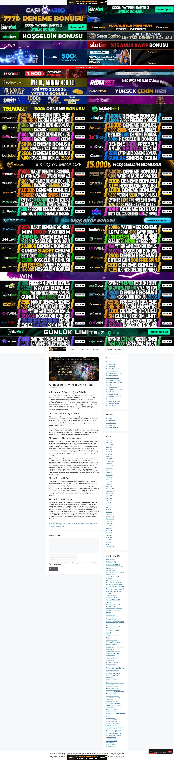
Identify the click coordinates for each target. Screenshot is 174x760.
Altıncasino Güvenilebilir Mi (111, 640)
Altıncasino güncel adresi (113, 631)
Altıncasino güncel (112, 628)
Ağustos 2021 (110, 544)
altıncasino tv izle (109, 699)
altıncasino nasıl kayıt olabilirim (112, 670)
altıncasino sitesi (110, 684)
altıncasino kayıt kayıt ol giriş (120, 647)
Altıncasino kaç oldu (113, 653)
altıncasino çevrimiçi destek (112, 723)
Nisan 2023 (109, 498)
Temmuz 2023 (110, 491)
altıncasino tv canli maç (112, 696)
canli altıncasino (110, 735)
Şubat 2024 (109, 475)
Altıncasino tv (111, 694)
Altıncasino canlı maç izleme (113, 592)
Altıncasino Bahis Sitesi (115, 572)
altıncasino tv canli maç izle (113, 698)
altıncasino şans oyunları (120, 727)
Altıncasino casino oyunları (113, 601)
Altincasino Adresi (111, 361)
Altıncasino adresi (113, 565)
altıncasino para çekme (113, 675)
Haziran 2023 (109, 493)
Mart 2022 (109, 528)
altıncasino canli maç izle (112, 580)
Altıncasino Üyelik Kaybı (112, 387)
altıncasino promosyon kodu (112, 680)
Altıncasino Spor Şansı (112, 371)
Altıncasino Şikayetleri (110, 727)
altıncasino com (110, 606)
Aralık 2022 (109, 507)
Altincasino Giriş (110, 364)
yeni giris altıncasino (111, 744)
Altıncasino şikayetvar (92, 523)
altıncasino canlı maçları (111, 595)
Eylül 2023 (109, 486)
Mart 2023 (109, 500)
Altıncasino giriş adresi (115, 622)
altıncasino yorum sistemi (110, 718)
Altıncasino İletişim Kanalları (113, 380)
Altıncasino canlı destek (115, 589)
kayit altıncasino (111, 741)
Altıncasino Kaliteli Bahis (112, 719)
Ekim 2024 (109, 456)
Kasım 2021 (109, 537)
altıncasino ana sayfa (110, 566)
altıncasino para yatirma (113, 673)
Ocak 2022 (109, 533)
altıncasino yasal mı (110, 707)
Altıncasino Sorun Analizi (112, 368)
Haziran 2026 (109, 440)
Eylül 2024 (109, 458)
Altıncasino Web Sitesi (113, 706)
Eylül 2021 (109, 542)
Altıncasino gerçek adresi (113, 611)
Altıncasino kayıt (110, 647)
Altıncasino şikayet (82, 523)
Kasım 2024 (109, 454)
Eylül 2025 (109, 442)
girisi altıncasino (117, 735)
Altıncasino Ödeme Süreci (113, 398)
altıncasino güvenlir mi (112, 644)
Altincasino (109, 385)
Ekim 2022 (109, 512)
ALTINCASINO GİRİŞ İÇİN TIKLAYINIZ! (87, 67)
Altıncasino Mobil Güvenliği (113, 396)
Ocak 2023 (109, 505)
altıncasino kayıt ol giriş (110, 649)
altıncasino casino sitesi (113, 604)
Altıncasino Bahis (119, 566)
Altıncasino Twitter (97, 349)
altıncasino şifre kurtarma (111, 728)
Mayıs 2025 (109, 447)
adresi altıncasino (110, 559)
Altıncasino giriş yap (113, 626)
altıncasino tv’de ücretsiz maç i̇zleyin (112, 701)
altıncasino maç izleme (113, 662)
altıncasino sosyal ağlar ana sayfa (112, 686)
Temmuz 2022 (110, 519)
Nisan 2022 (109, 526)
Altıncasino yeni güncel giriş (115, 714)
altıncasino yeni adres (111, 709)
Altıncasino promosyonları (115, 683)
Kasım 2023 (109, 482)
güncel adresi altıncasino (113, 738)
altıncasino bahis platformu (110, 570)
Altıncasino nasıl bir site (72, 523)
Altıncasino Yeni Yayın (112, 375)
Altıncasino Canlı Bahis (114, 582)
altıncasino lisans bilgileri (111, 658)
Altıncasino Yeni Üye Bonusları (57, 526)
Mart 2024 (109, 472)
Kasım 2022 (109, 509)
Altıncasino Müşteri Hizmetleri (112, 665)
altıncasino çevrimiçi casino (111, 721)
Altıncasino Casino (111, 597)
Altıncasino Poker (109, 677)
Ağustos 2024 (110, 461)
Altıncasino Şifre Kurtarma (113, 392)
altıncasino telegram (118, 691)
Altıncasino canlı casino (115, 587)
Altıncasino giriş (112, 619)
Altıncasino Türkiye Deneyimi (114, 382)
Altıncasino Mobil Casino (112, 378)
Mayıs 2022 (109, 523)
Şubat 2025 (109, 449)
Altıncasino (121, 349)
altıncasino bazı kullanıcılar (110, 574)
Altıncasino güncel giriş (113, 636)
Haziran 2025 (109, 445)
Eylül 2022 (109, 514)
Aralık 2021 (109, 535)
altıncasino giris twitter (112, 616)
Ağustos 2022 (110, 516)
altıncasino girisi (110, 615)
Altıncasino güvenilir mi (61, 523)
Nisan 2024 (109, 470)
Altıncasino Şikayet (85, 349)
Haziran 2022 (109, 521)
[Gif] (87, 164)
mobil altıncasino (110, 742)
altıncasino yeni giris (111, 711)
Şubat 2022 (109, 530)
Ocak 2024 (109, 477)
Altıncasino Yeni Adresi (110, 349)
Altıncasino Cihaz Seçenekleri (114, 389)
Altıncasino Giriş (74, 349)
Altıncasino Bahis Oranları (111, 568)
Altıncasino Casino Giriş (112, 403)
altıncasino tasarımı (109, 691)
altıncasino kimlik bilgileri (110, 655)
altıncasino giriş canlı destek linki (112, 623)
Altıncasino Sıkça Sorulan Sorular (113, 690)
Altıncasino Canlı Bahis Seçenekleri (114, 584)
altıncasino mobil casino (111, 664)
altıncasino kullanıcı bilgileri (111, 657)
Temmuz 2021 (110, 546)
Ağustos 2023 (110, 489)
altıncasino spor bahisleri (112, 688)
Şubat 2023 (109, 502)
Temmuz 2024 (110, 463)
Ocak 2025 (109, 452)
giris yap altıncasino (111, 737)
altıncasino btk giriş (109, 578)
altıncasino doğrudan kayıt (110, 608)
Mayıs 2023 (109, 495)
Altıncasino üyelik (111, 725)
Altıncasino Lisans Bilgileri (113, 405)
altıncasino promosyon (112, 679)
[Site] (43, 118)
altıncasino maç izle (110, 660)
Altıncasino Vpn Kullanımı (113, 401)
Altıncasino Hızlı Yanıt (112, 394)
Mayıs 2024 (109, 468)
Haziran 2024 (109, 465)
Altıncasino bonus (113, 576)
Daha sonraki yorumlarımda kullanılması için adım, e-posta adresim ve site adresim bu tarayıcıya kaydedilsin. (73, 563)
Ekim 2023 (109, 484)
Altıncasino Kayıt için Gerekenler (58, 524)
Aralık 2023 (109, 479)
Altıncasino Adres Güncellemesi (114, 373)
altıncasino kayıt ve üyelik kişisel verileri (113, 651)
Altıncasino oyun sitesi (111, 671)
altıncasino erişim (119, 608)
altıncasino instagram (119, 646)
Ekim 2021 (109, 539)
